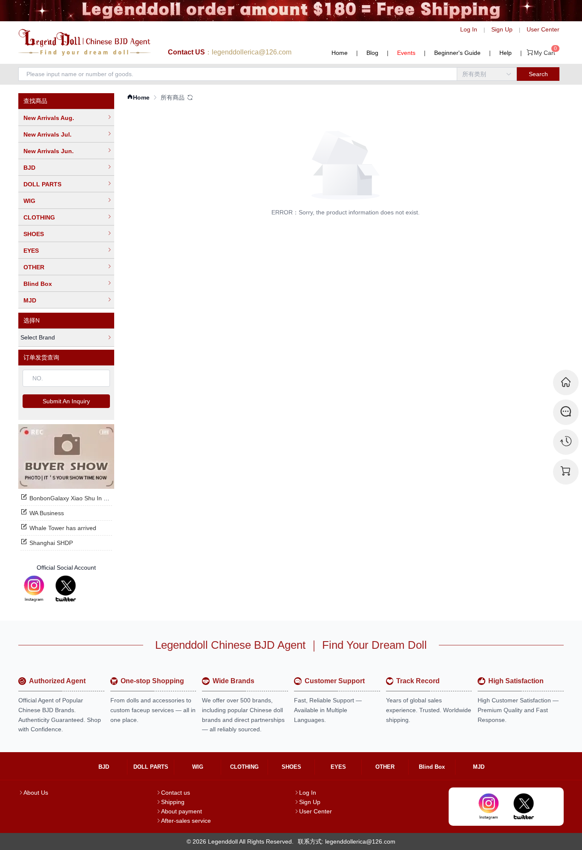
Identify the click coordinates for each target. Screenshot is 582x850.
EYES (31, 250)
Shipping (172, 802)
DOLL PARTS (42, 184)
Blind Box (37, 283)
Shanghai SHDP (51, 542)
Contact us (175, 792)
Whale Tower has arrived (62, 528)
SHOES (33, 234)
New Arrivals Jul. (47, 134)
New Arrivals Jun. (48, 151)
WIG (29, 200)
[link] (138, 97)
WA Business (46, 513)
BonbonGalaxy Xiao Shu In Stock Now (80, 498)
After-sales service (186, 820)
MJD (29, 300)
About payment (181, 811)
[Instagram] (34, 589)
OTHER (33, 267)
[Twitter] (65, 589)
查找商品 (35, 100)
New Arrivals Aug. (48, 117)
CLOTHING (39, 217)
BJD (29, 167)
